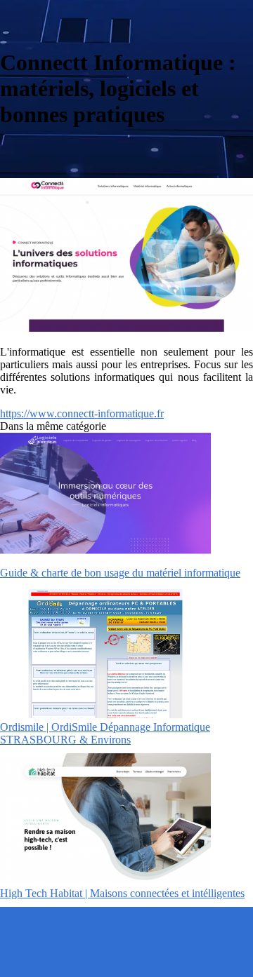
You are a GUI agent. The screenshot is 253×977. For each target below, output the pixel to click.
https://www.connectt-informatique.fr (82, 413)
